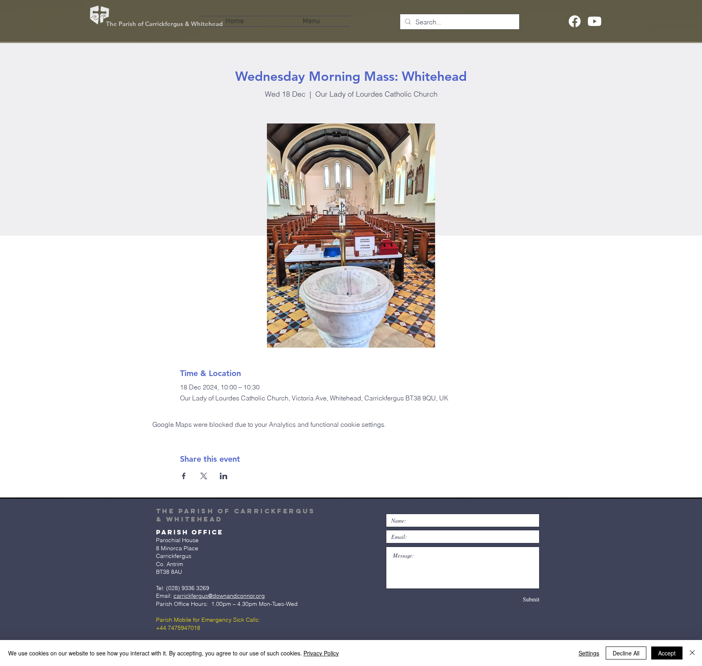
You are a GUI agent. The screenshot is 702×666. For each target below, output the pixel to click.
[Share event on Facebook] (184, 476)
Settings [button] (588, 653)
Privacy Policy (321, 653)
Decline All (626, 653)
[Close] (692, 653)
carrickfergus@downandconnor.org (219, 595)
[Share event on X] (204, 476)
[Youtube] (594, 21)
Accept (667, 653)
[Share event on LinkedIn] (224, 476)
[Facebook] (575, 21)
